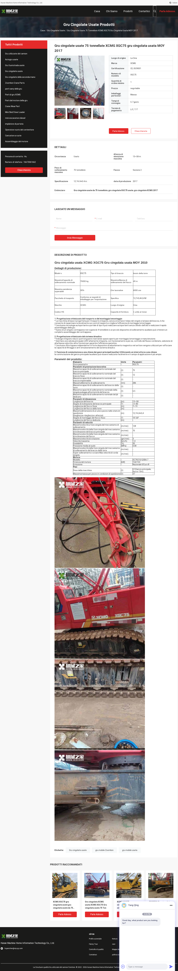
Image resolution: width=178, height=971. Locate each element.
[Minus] (171, 905)
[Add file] (123, 966)
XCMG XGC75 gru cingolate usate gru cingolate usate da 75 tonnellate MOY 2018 (63, 905)
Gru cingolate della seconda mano (20, 77)
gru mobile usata (129, 850)
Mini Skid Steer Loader (15, 112)
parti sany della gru (13, 89)
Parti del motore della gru (16, 100)
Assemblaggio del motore (16, 141)
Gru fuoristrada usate (14, 65)
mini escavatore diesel (15, 118)
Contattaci (93, 955)
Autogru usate (11, 59)
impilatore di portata (14, 124)
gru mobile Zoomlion (104, 850)
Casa (42, 30)
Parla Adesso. (119, 131)
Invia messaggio (75, 237)
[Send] (171, 966)
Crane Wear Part (12, 106)
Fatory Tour (93, 944)
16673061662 (30, 162)
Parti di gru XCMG (13, 95)
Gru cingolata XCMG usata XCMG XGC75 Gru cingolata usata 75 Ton (96, 905)
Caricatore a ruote (13, 135)
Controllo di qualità (96, 949)
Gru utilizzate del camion (16, 54)
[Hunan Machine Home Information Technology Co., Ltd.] (10, 11)
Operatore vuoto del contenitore (19, 130)
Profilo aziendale (95, 939)
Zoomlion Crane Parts (15, 83)
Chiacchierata (24, 170)
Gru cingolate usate (56, 30)
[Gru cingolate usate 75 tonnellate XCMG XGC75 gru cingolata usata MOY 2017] (80, 80)
